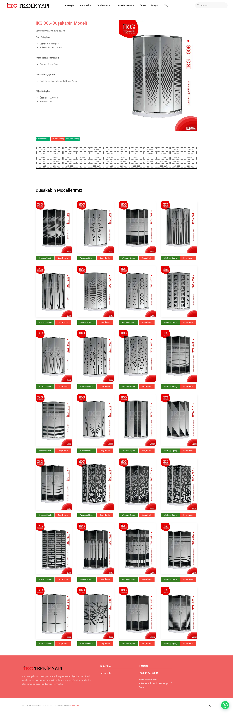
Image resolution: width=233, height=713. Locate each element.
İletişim (154, 5)
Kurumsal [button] (84, 5)
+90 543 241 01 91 (148, 673)
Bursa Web (74, 705)
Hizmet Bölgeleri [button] (124, 5)
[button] (54, 227)
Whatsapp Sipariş (42, 139)
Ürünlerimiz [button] (102, 5)
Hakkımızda (105, 673)
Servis (143, 5)
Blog (166, 5)
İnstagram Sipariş (72, 139)
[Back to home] (28, 5)
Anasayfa (69, 5)
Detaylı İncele (63, 258)
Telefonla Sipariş (58, 139)
